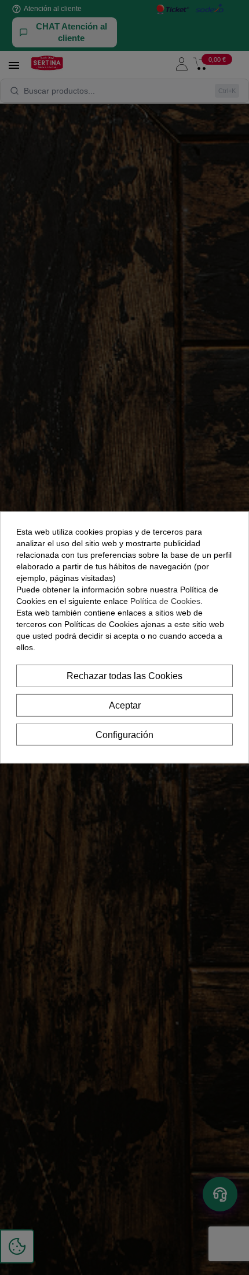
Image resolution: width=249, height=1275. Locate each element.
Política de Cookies (165, 601)
